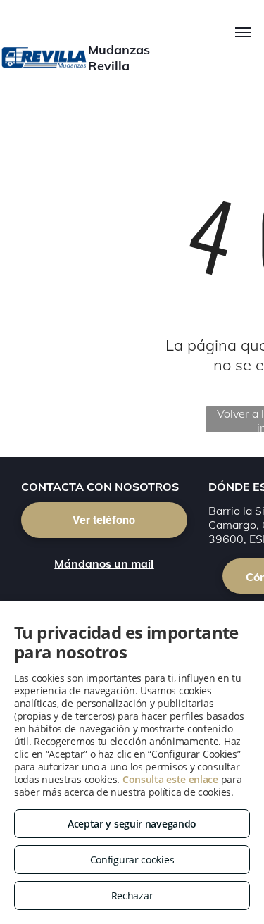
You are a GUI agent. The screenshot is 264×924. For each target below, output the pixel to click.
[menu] (243, 32)
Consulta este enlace (170, 779)
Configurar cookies (132, 859)
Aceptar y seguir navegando (132, 823)
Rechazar (132, 895)
